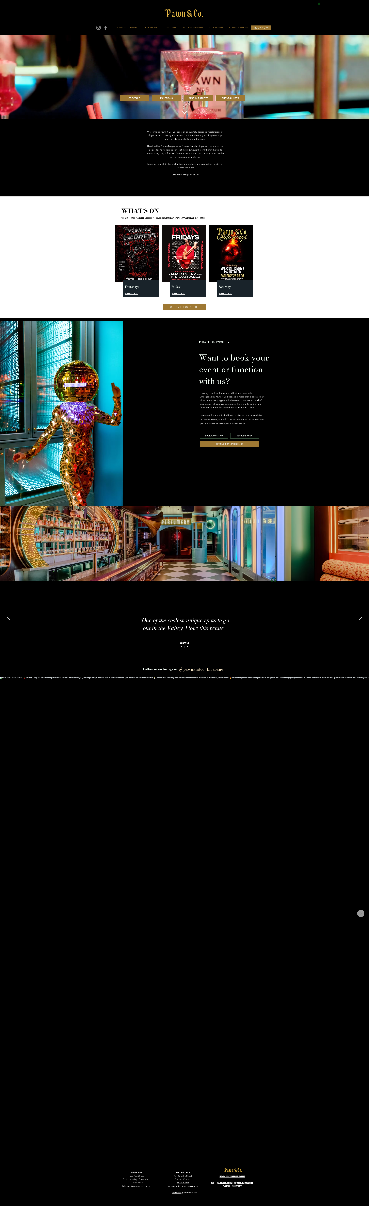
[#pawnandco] (225, 669)
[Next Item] (360, 913)
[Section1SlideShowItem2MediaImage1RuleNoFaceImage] (184, 646)
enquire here (237, 1186)
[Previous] (8, 618)
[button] (319, 3)
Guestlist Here (225, 293)
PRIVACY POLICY (176, 1193)
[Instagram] (98, 28)
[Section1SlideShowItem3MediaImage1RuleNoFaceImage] (182, 646)
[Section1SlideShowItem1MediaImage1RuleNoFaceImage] (187, 646)
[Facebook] (105, 28)
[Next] (360, 618)
